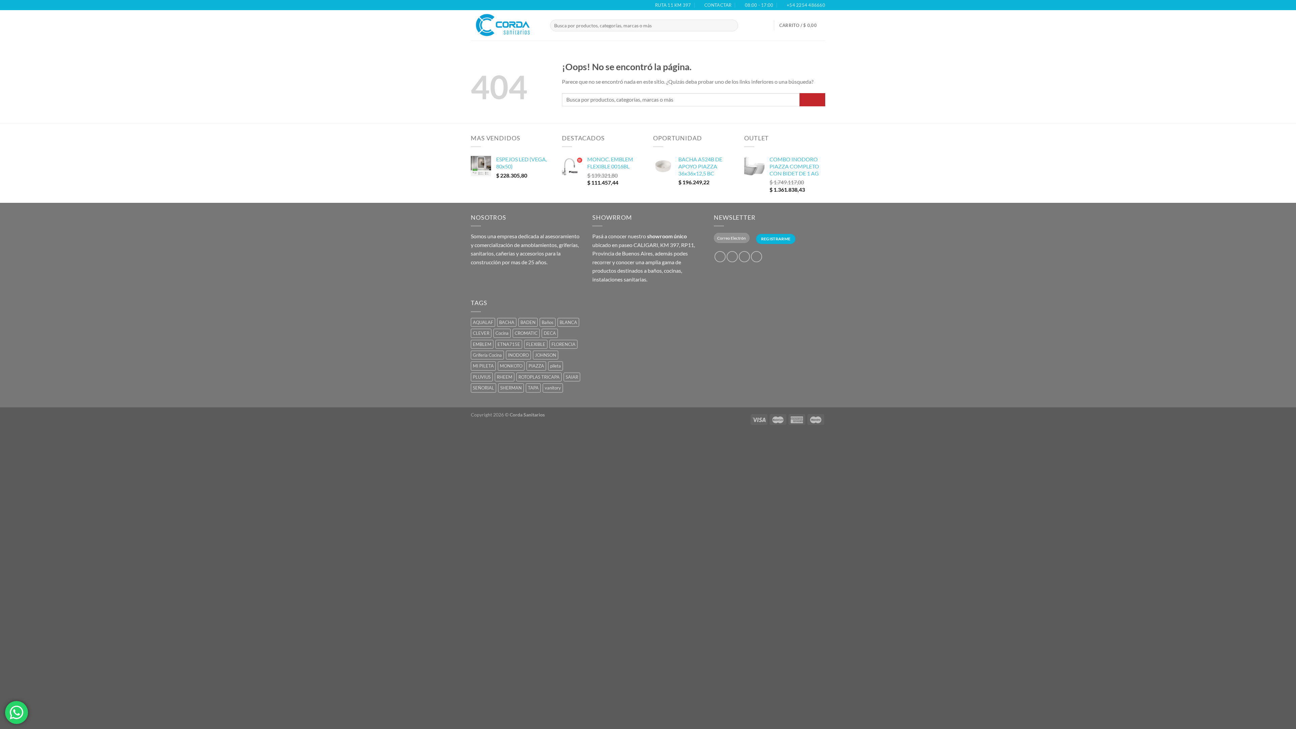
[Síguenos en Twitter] (744, 256)
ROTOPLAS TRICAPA (539, 377)
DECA (550, 333)
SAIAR (572, 377)
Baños (548, 322)
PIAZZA (536, 366)
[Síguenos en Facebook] (720, 256)
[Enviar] (739, 26)
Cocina (502, 333)
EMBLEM (482, 344)
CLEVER (481, 333)
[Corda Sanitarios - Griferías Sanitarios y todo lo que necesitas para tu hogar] (505, 25)
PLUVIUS (482, 377)
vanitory (553, 387)
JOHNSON (545, 355)
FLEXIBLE (535, 344)
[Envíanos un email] (756, 256)
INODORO (518, 355)
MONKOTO (511, 366)
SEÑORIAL (483, 387)
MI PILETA (483, 366)
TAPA (533, 387)
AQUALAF (483, 322)
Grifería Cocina (487, 355)
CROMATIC (526, 333)
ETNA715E (508, 344)
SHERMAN (511, 387)
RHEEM (504, 377)
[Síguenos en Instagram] (732, 256)
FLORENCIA (563, 344)
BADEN (528, 322)
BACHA (506, 322)
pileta (555, 366)
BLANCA (568, 322)
